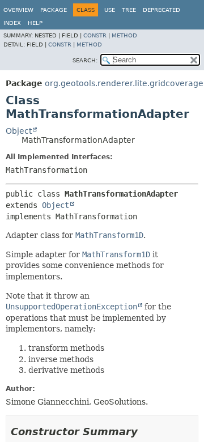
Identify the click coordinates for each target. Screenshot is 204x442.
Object (19, 130)
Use (109, 10)
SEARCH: (85, 60)
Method (124, 35)
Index (12, 23)
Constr (95, 35)
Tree (129, 10)
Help (35, 23)
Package (53, 10)
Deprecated (161, 10)
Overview (18, 10)
